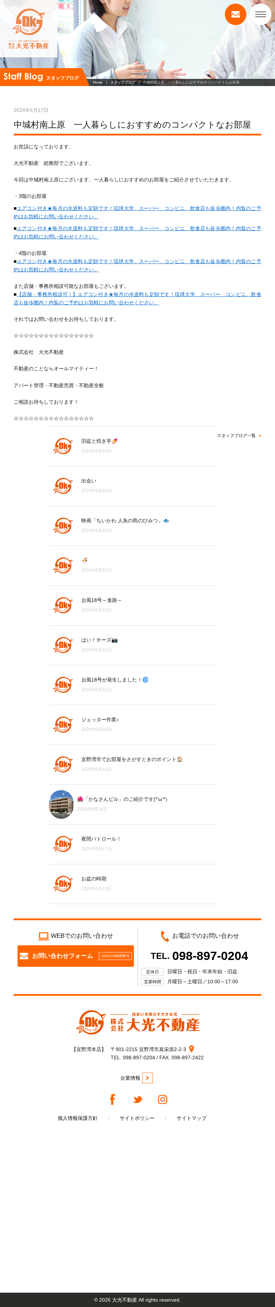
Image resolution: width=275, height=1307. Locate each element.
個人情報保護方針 (78, 1118)
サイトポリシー (137, 1118)
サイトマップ (192, 1118)
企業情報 (130, 1078)
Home (98, 82)
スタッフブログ (122, 82)
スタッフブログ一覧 (236, 435)
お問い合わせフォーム (81, 955)
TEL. (199, 956)
